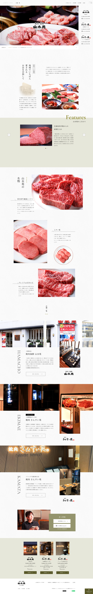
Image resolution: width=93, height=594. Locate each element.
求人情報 (79, 2)
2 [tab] (47, 148)
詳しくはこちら (36, 374)
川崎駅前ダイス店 (56, 582)
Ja (89, 2)
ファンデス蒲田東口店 (65, 582)
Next (84, 138)
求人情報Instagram (61, 525)
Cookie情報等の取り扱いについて (70, 588)
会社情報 (74, 2)
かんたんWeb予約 (86, 18)
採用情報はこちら (62, 521)
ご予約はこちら (68, 2)
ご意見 (84, 2)
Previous (9, 138)
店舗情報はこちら (30, 572)
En (91, 2)
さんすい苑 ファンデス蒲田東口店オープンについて (22, 47)
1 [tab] (45, 148)
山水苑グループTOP (8, 2)
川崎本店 (50, 582)
